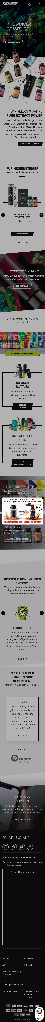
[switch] (39, 1018)
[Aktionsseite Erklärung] (23, 522)
